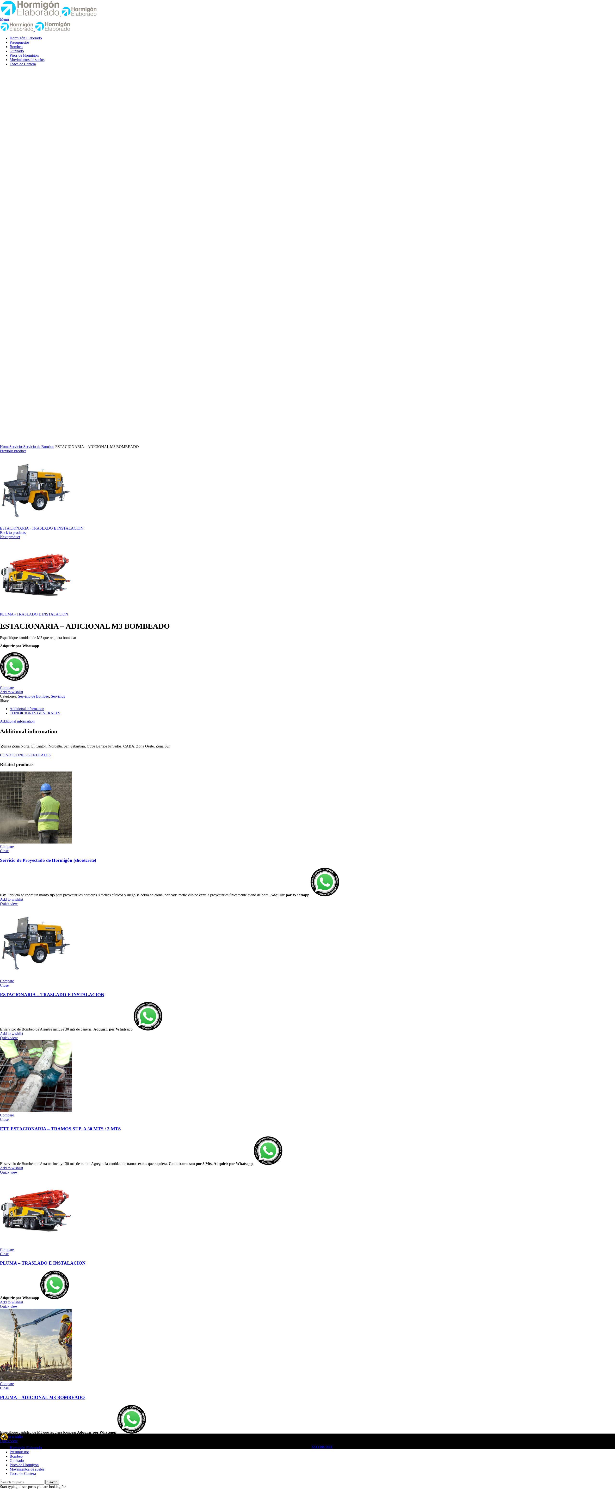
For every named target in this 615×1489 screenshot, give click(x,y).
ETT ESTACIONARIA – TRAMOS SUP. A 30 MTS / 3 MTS (60, 1128)
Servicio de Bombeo (38, 447)
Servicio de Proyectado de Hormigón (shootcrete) (48, 860)
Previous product (13, 451)
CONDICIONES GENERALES (35, 713)
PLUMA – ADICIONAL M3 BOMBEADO (42, 1397)
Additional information (27, 709)
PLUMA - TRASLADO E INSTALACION (34, 614)
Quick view (9, 904)
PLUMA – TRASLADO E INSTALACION (43, 1263)
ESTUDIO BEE (322, 1447)
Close (4, 851)
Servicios (16, 447)
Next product (10, 537)
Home (4, 447)
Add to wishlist (11, 692)
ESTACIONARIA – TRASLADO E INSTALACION (52, 994)
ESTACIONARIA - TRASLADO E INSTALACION (41, 528)
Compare (7, 688)
